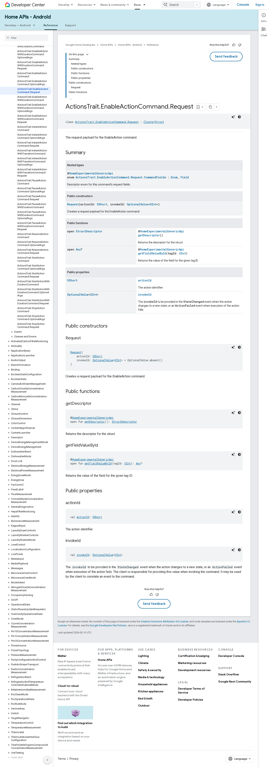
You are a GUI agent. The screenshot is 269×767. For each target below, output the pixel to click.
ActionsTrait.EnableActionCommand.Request (107, 122)
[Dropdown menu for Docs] (145, 4)
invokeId (144, 294)
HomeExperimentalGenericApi (91, 173)
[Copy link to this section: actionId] (84, 503)
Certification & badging (193, 656)
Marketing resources (192, 663)
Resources (85, 5)
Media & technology (151, 677)
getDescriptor (149, 235)
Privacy (74, 758)
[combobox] (181, 4)
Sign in (259, 4)
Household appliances (153, 684)
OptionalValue (137, 204)
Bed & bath (145, 698)
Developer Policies (190, 699)
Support (70, 25)
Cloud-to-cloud (68, 686)
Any (78, 249)
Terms (62, 758)
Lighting (143, 656)
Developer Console (231, 656)
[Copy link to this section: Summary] (89, 153)
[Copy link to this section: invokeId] (84, 541)
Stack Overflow (228, 674)
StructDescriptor (89, 231)
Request (73, 204)
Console (243, 5)
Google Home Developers (80, 44)
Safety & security (149, 670)
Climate (143, 663)
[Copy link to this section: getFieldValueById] (102, 445)
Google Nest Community (234, 681)
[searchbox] (26, 38)
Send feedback (226, 57)
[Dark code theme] (239, 117)
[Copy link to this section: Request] (85, 338)
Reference (51, 25)
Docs (137, 5)
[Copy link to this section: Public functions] (104, 391)
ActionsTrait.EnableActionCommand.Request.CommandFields (121, 177)
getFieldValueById (152, 253)
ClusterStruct (154, 122)
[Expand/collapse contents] (87, 54)
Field (185, 177)
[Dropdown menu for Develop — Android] (35, 25)
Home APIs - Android (28, 17)
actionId (144, 280)
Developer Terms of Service (191, 690)
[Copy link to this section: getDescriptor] (95, 403)
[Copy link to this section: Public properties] (106, 491)
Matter (62, 656)
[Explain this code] (233, 117)
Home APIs (106, 44)
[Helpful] (234, 45)
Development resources (194, 670)
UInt (153, 204)
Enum (174, 177)
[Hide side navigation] (47, 760)
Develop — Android (18, 25)
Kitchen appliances (150, 691)
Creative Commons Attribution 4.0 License (164, 621)
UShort (102, 204)
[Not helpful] (240, 45)
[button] (25, 332)
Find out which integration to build (75, 725)
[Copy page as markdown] (210, 107)
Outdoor (144, 705)
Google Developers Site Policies (108, 625)
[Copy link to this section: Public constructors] (111, 326)
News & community (113, 5)
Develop (64, 5)
